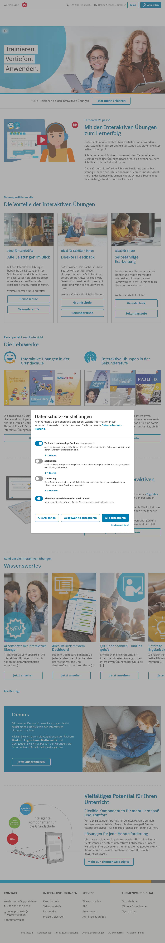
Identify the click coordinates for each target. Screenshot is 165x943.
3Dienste (51, 490)
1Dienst (50, 455)
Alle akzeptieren (115, 518)
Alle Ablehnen (47, 518)
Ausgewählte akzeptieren (80, 518)
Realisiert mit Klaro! (120, 525)
